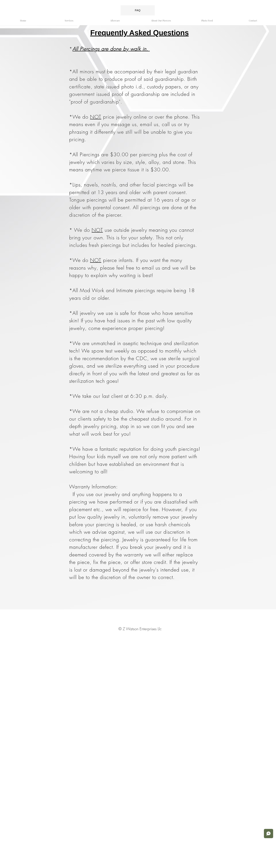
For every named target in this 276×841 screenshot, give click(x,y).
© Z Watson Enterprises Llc (140, 628)
